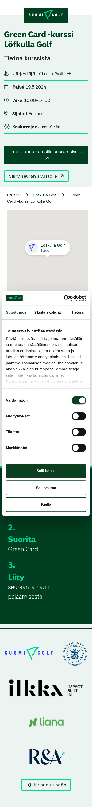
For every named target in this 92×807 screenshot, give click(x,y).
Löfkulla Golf (51, 74)
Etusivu (14, 195)
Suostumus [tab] (16, 312)
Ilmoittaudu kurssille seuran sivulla (46, 151)
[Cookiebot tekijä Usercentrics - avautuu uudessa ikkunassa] (65, 298)
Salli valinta (46, 488)
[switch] (79, 416)
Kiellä (46, 504)
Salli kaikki (46, 471)
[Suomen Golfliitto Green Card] (46, 15)
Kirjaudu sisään (49, 785)
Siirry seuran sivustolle (33, 176)
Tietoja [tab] (77, 312)
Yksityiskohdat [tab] (47, 312)
